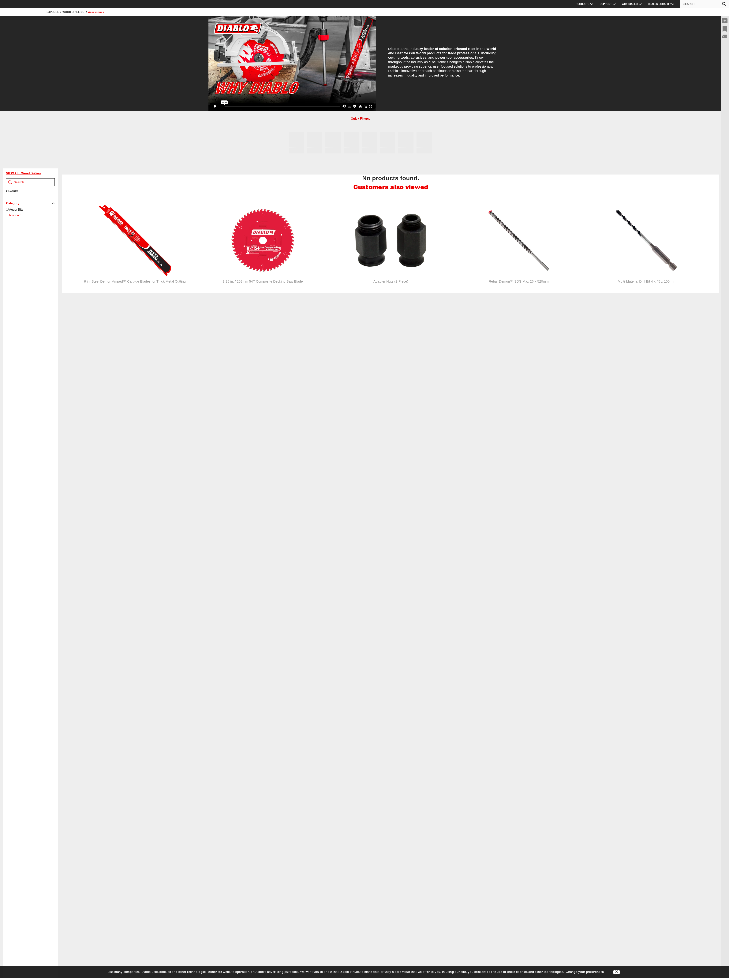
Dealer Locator (659, 4)
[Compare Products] (725, 21)
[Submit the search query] (10, 182)
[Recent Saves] (725, 29)
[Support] (725, 37)
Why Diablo (630, 4)
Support (606, 4)
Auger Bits (16, 209)
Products (582, 4)
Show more (14, 214)
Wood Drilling (73, 11)
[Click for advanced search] (724, 4)
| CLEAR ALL (27, 190)
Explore (53, 11)
